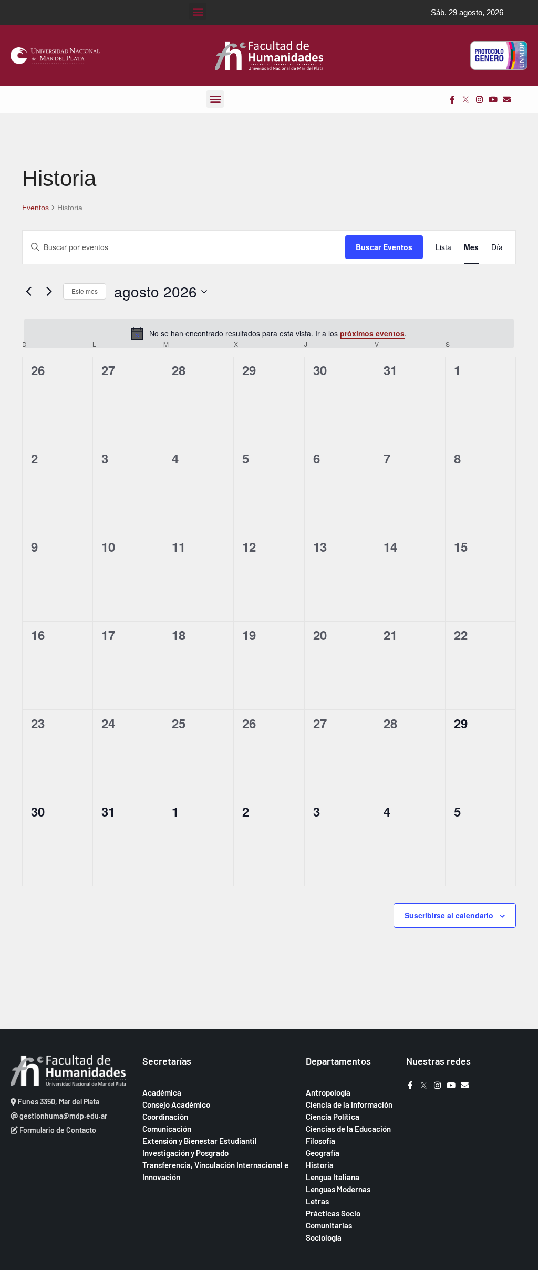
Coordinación (165, 1116)
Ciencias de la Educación (348, 1128)
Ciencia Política (332, 1116)
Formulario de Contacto (57, 1130)
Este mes (84, 290)
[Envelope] (507, 100)
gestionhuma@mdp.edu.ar (62, 1115)
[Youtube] (493, 100)
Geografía (322, 1153)
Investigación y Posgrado (185, 1153)
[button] (197, 11)
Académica (161, 1092)
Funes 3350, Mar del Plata (57, 1101)
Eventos (35, 207)
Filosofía (320, 1140)
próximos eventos (372, 333)
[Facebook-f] (452, 100)
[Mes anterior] (28, 291)
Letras (317, 1201)
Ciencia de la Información (349, 1104)
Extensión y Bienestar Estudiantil (199, 1140)
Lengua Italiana (332, 1177)
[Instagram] (479, 100)
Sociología (324, 1237)
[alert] (269, 333)
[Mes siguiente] (49, 291)
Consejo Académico (176, 1104)
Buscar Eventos (384, 247)
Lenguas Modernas (338, 1189)
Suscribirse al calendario (449, 915)
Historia (320, 1165)
